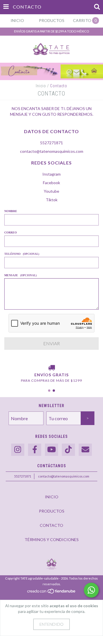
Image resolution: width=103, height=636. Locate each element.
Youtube (51, 191)
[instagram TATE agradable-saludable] (17, 450)
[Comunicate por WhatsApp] (91, 590)
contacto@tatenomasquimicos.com (51, 151)
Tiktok (52, 199)
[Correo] (85, 450)
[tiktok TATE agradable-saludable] (68, 450)
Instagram (51, 174)
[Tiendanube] (52, 592)
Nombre (10, 211)
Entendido (51, 624)
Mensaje (20, 275)
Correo (10, 232)
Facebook (51, 182)
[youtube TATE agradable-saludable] (51, 450)
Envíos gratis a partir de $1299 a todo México (51, 31)
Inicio (41, 86)
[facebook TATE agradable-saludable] (34, 450)
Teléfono (21, 253)
